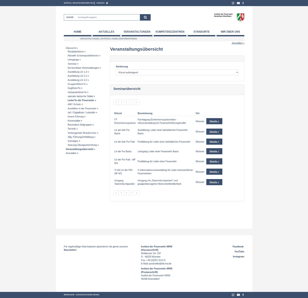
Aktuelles (106, 31)
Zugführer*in (74, 88)
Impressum (69, 295)
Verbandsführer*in (77, 92)
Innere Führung (76, 116)
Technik (72, 128)
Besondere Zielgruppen (80, 124)
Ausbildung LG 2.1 (77, 75)
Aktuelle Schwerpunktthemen (83, 55)
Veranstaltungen (137, 31)
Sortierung (122, 66)
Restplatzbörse (76, 51)
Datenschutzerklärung (87, 295)
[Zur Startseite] (229, 17)
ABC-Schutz (74, 104)
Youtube (238, 3)
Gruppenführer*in (77, 84)
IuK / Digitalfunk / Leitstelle (81, 112)
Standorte (201, 31)
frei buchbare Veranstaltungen (83, 67)
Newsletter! (70, 249)
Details (213, 121)
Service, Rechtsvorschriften (79, 3)
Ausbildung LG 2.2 (77, 80)
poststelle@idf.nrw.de (160, 263)
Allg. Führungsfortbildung (81, 136)
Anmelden (237, 43)
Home (77, 31)
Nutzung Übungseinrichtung (82, 145)
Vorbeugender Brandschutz (82, 132)
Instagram (233, 3)
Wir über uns (230, 31)
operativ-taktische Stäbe (80, 96)
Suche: (70, 17)
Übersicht (71, 48)
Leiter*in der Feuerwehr (81, 100)
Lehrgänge (73, 59)
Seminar (72, 63)
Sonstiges (73, 141)
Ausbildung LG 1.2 (77, 71)
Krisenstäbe (74, 120)
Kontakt (101, 3)
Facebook (243, 3)
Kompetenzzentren (170, 31)
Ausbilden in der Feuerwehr (82, 108)
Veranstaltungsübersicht (79, 149)
